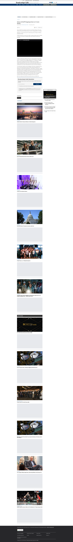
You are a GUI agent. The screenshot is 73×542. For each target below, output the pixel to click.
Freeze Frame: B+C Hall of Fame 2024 (50, 111)
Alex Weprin (19, 24)
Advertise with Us (38, 535)
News (20, 4)
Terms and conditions (20, 533)
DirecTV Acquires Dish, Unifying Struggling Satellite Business (49, 103)
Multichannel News (36, 0)
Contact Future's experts (30, 533)
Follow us (36, 27)
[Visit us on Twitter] (51, 2)
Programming (32, 4)
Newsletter (40, 27)
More (40, 4)
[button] (55, 2)
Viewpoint (18, 19)
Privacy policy (38, 533)
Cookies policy (48, 533)
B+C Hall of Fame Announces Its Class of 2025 (50, 100)
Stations (23, 4)
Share (19, 27)
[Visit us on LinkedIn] (52, 2)
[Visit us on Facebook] (49, 2)
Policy (37, 4)
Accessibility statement (20, 535)
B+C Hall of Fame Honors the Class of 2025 (50, 97)
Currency (27, 4)
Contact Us (47, 535)
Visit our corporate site (50, 527)
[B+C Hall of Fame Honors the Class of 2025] (49, 94)
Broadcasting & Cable (25, 24)
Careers (28, 535)
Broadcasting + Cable (28, 0)
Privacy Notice (21, 89)
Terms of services (29, 88)
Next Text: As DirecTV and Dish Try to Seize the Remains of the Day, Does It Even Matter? (50, 107)
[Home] (17, 5)
